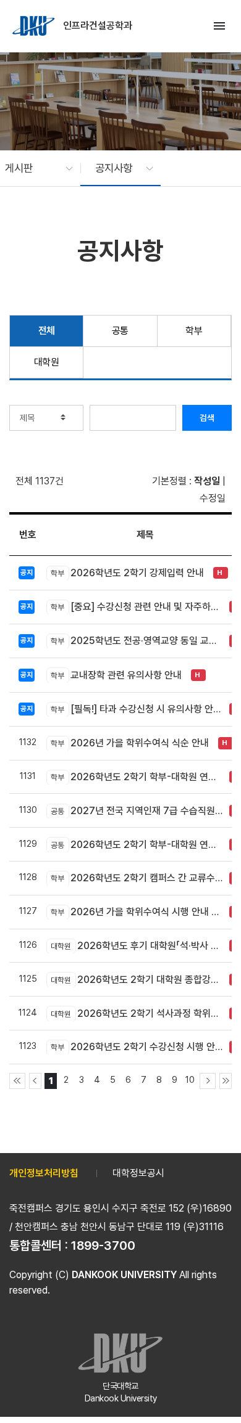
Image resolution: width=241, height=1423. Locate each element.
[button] (33, 168)
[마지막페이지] (225, 1081)
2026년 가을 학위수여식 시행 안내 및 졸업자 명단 (137, 912)
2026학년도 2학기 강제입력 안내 (127, 573)
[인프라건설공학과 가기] (34, 26)
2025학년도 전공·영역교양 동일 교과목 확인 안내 (137, 640)
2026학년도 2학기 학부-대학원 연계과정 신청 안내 (137, 844)
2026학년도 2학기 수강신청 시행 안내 (137, 1047)
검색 (207, 418)
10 (190, 1079)
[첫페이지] (17, 1081)
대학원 (46, 362)
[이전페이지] (35, 1081)
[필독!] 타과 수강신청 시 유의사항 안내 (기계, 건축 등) (137, 709)
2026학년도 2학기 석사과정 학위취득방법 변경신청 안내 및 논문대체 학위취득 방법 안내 (137, 1013)
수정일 (213, 498)
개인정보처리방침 (43, 1173)
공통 (120, 330)
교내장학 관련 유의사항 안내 (116, 675)
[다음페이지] (208, 1081)
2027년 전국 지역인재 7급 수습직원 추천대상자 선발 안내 (137, 811)
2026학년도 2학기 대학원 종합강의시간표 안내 (137, 979)
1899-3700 (103, 1245)
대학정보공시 (138, 1173)
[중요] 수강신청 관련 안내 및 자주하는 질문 (137, 607)
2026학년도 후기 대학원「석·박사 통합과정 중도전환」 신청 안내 (137, 946)
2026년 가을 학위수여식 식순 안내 (130, 743)
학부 (193, 330)
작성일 (207, 481)
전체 (46, 330)
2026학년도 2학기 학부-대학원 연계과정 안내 (137, 777)
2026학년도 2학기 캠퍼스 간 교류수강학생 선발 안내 (137, 878)
